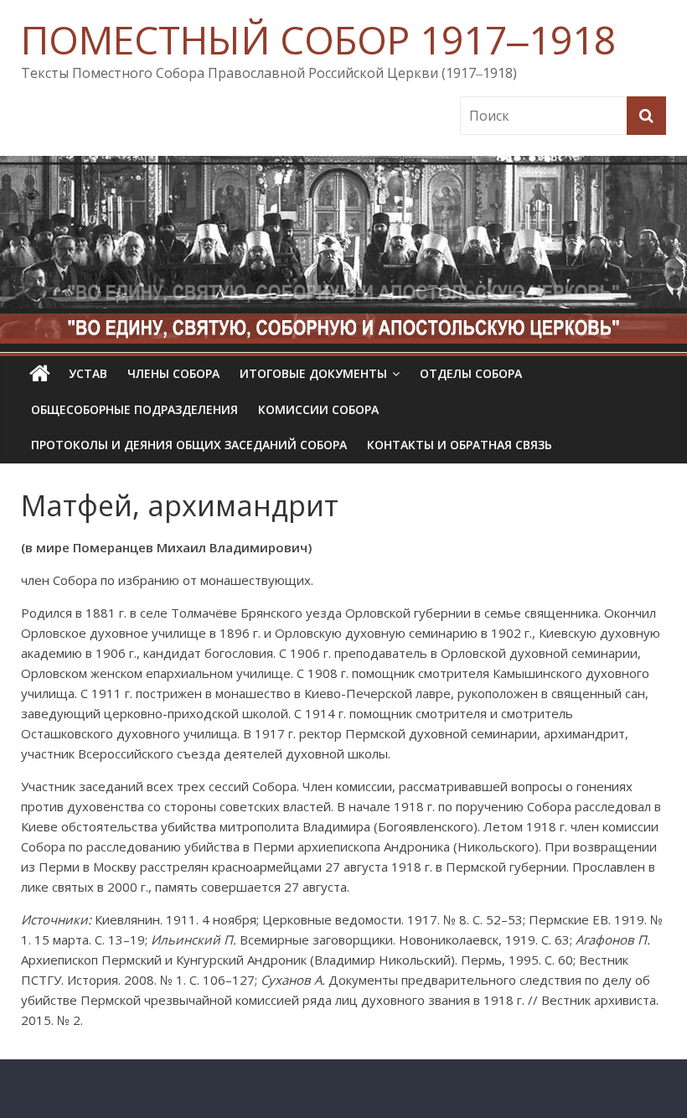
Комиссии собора (318, 409)
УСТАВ (88, 373)
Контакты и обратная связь (459, 445)
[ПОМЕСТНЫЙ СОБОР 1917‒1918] (40, 373)
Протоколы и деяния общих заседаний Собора (189, 445)
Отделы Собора (471, 373)
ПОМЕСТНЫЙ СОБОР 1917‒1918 (318, 39)
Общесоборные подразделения (134, 409)
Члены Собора (173, 373)
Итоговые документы (313, 373)
